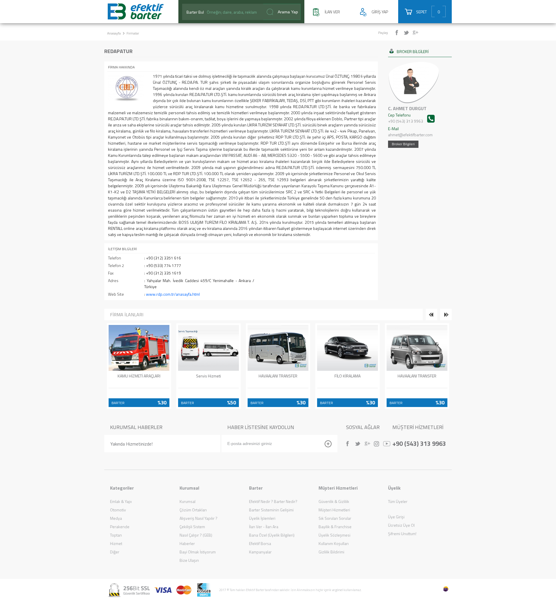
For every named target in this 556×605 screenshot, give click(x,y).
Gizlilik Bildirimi (331, 552)
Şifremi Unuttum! (402, 533)
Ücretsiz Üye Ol (401, 525)
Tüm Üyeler (397, 501)
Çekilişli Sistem (192, 527)
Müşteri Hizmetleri (334, 510)
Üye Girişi (396, 517)
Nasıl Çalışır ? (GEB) (196, 535)
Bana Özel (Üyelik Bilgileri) (272, 535)
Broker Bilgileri (403, 144)
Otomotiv (118, 510)
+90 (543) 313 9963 (419, 443)
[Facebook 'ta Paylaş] (399, 32)
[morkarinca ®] (437, 589)
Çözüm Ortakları (193, 510)
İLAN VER (332, 12)
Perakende (119, 527)
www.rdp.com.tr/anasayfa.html (173, 294)
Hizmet (116, 543)
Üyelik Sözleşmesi (334, 535)
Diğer (114, 552)
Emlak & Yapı (121, 501)
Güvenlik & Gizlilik (334, 501)
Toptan (116, 535)
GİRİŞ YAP (380, 12)
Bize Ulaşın (189, 560)
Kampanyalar (260, 552)
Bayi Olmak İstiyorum (198, 552)
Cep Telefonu (405, 118)
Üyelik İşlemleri (262, 518)
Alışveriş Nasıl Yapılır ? (198, 518)
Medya (116, 518)
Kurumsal (187, 501)
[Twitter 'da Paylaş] (407, 32)
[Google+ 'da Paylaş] (416, 32)
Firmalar (133, 33)
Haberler (187, 543)
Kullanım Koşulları (334, 543)
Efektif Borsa (260, 543)
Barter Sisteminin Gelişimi (271, 510)
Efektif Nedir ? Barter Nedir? (273, 501)
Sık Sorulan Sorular (335, 518)
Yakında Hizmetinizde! (131, 443)
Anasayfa (114, 33)
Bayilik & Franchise (335, 527)
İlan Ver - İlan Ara (263, 527)
